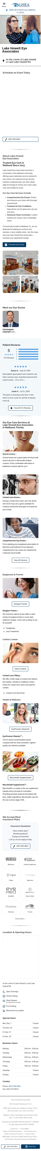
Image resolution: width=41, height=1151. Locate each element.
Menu (4, 6)
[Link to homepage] (20, 5)
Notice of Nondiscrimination (12, 1131)
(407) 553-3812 (15, 1086)
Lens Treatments (12, 631)
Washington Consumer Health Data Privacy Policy (19, 1136)
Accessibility (24, 1129)
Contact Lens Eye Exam (15, 693)
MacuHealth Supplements (14, 785)
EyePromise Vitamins (12, 736)
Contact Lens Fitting (11, 675)
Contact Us (14, 1129)
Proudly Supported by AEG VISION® (21, 1124)
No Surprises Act (30, 1131)
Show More (19, 380)
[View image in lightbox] (20, 274)
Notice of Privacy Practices (13, 1134)
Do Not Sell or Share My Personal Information (20, 1139)
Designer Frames (10, 611)
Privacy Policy (30, 1134)
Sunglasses (10, 628)
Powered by (20, 1122)
